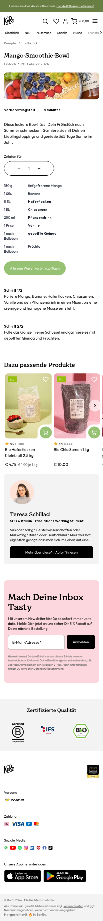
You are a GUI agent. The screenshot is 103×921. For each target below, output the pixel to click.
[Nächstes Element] (95, 406)
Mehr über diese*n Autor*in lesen (51, 552)
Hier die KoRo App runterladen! (75, 6)
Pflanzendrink (40, 217)
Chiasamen (37, 209)
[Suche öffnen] (45, 21)
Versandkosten (73, 906)
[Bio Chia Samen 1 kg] (77, 420)
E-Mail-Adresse (27, 642)
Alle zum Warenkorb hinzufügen (35, 268)
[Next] (101, 32)
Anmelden (81, 642)
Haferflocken (39, 201)
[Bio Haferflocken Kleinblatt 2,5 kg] (28, 420)
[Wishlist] (56, 21)
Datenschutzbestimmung (49, 668)
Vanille (34, 225)
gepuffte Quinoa (42, 233)
